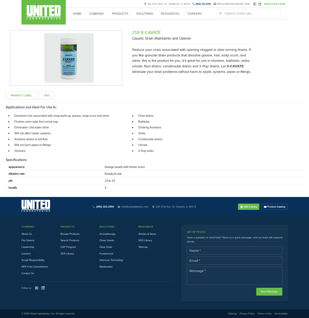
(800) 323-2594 (203, 4)
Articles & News (147, 233)
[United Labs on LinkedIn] (43, 288)
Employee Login (274, 4)
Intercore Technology (111, 260)
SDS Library (250, 206)
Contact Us (27, 273)
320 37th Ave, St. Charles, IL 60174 (168, 4)
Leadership (27, 246)
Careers (194, 13)
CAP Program (68, 246)
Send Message (269, 291)
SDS (46, 95)
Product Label (21, 95)
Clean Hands (106, 240)
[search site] (220, 13)
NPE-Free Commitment (34, 266)
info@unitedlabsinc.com (233, 4)
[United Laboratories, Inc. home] (43, 12)
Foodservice (106, 253)
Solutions (144, 13)
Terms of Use (264, 313)
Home (77, 13)
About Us (26, 233)
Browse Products (70, 233)
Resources (170, 13)
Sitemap (143, 246)
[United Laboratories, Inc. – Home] (35, 206)
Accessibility (281, 313)
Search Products (69, 240)
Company (96, 13)
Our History (27, 240)
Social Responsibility (33, 260)
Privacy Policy (247, 313)
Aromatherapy (107, 233)
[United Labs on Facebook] (37, 288)
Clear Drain (105, 246)
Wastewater (106, 266)
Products (120, 13)
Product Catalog (276, 206)
